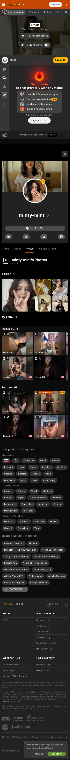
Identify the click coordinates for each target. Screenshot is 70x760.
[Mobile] (16, 460)
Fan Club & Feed (47, 248)
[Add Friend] (43, 236)
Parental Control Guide (46, 643)
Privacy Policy (42, 620)
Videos (34, 12)
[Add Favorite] (5, 60)
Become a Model (11, 665)
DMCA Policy (42, 632)
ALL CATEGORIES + (15, 589)
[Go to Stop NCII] (21, 727)
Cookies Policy (43, 637)
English (55, 604)
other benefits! (45, 115)
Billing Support (43, 670)
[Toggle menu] (3, 4)
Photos (48, 12)
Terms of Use (42, 626)
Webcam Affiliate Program (15, 676)
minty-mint (9, 449)
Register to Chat (39, 120)
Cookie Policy (45, 748)
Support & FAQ (43, 665)
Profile (5, 248)
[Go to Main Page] (21, 4)
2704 (9, 317)
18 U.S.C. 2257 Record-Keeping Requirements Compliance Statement (34, 737)
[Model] (65, 154)
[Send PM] (61, 236)
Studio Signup (9, 670)
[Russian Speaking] (6, 460)
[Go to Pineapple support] (5, 727)
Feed (60, 12)
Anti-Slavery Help (44, 649)
